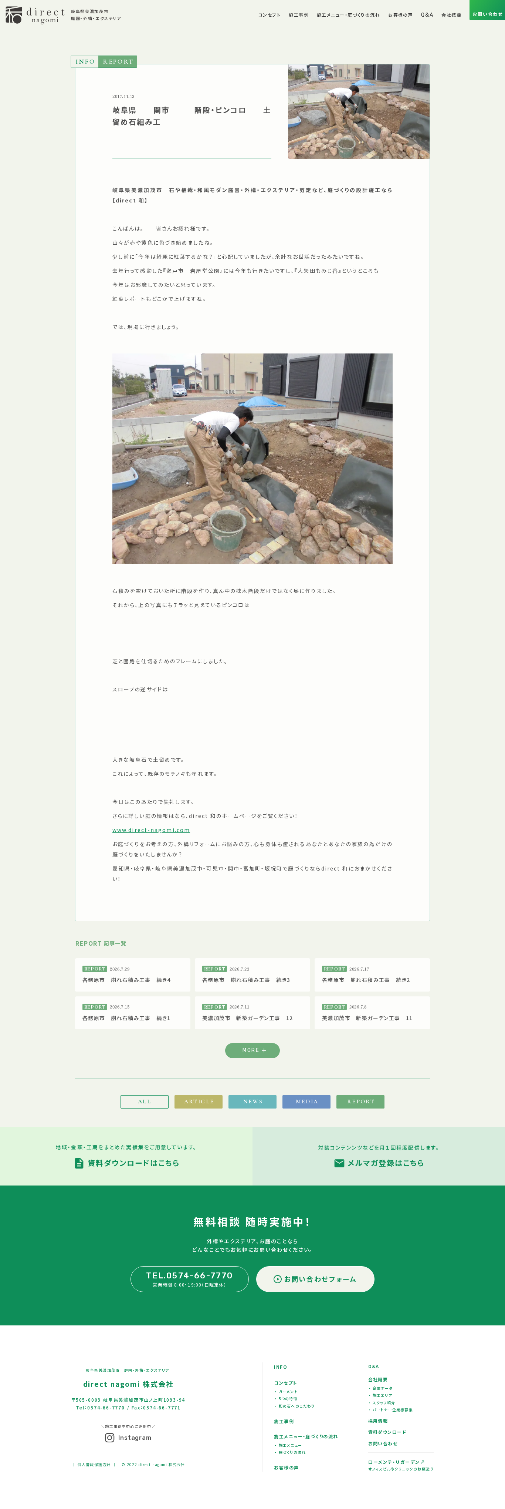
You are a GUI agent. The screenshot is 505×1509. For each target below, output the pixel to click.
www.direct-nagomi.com (151, 830)
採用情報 (378, 1421)
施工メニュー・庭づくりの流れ (306, 1436)
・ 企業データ (381, 1388)
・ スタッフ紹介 (382, 1402)
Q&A (373, 1366)
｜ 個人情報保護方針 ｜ (94, 1464)
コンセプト (285, 1382)
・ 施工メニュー (288, 1445)
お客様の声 (286, 1467)
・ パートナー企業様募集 (391, 1409)
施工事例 (284, 1421)
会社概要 (378, 1379)
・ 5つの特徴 (286, 1398)
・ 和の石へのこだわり (295, 1406)
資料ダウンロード (387, 1432)
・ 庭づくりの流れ (290, 1452)
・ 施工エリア (380, 1395)
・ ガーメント (286, 1391)
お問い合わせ (383, 1443)
